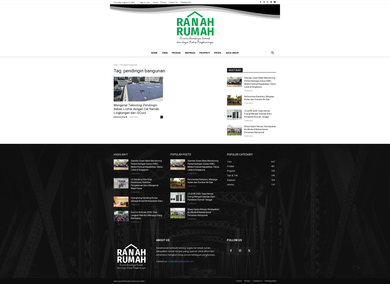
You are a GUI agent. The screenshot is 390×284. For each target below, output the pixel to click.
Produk (117, 100)
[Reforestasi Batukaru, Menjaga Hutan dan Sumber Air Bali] (234, 100)
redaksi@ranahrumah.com (181, 261)
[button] (272, 52)
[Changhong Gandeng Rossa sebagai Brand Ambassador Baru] (121, 202)
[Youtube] (274, 2)
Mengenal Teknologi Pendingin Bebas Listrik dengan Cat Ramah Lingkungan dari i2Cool (136, 109)
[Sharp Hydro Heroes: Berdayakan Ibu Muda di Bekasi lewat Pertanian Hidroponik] (234, 130)
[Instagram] (264, 2)
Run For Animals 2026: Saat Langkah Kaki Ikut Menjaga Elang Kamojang (146, 215)
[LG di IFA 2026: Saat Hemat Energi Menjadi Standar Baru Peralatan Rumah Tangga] (234, 114)
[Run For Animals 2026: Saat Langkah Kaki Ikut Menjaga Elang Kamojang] (121, 216)
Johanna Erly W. (121, 117)
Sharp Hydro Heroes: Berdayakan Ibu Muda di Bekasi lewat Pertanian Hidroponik (260, 129)
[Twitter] (267, 2)
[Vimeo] (271, 2)
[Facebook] (260, 2)
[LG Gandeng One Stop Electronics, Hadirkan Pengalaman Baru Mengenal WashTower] (121, 183)
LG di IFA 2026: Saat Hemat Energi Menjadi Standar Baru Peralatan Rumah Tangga (258, 114)
